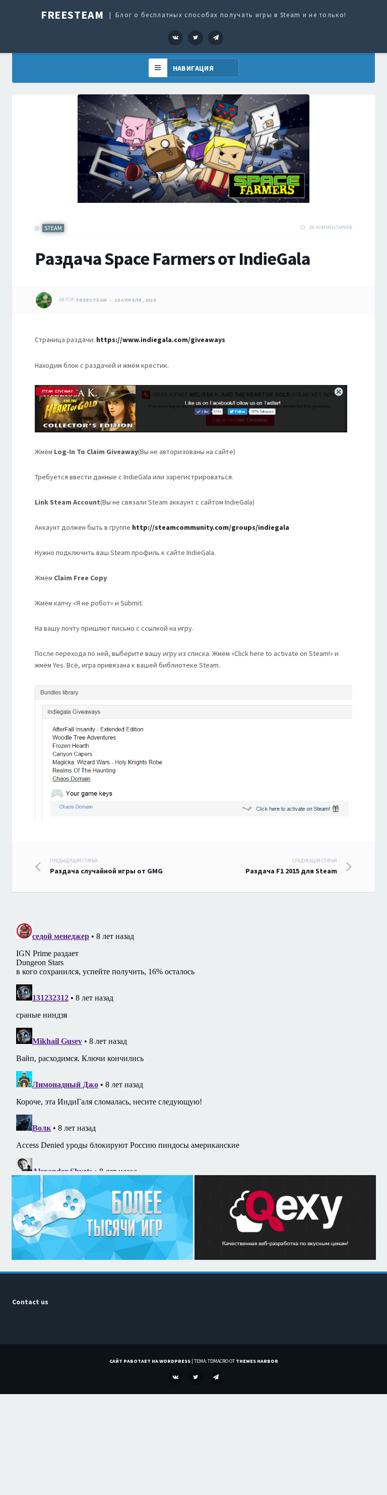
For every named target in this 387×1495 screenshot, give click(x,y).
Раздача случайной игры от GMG (106, 866)
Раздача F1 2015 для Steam (291, 866)
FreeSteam (72, 15)
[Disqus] (193, 1045)
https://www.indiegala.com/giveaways (160, 339)
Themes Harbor (257, 1361)
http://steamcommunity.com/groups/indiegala (210, 527)
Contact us (30, 1301)
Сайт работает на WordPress (149, 1361)
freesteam (91, 300)
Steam (53, 228)
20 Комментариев (330, 227)
